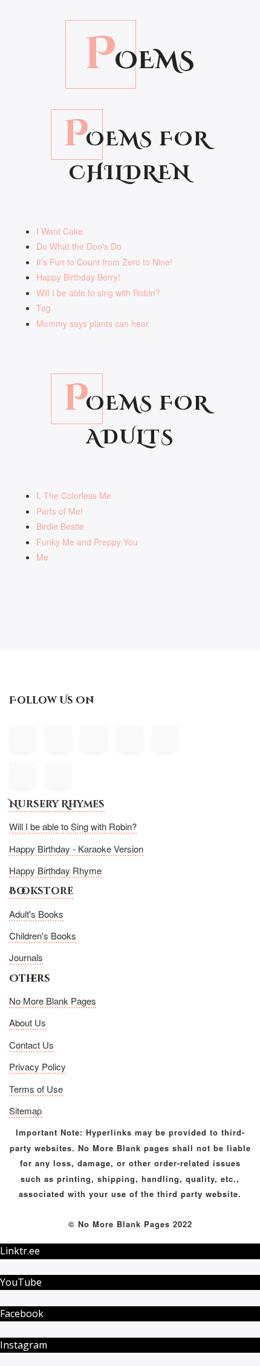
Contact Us (31, 1044)
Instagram (23, 1345)
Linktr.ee (20, 1250)
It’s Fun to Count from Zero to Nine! (104, 262)
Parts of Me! (59, 511)
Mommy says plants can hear (92, 323)
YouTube (21, 1282)
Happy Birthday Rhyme (55, 870)
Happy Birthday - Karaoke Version (76, 848)
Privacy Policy (37, 1066)
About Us (27, 1022)
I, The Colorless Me (73, 495)
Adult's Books (36, 913)
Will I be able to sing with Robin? (98, 293)
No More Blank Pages (52, 1000)
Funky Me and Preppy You (87, 542)
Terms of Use (36, 1088)
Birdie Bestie (60, 526)
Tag (43, 308)
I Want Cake (59, 231)
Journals (26, 957)
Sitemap (25, 1110)
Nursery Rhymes (57, 804)
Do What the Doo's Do (79, 246)
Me (42, 557)
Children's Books (42, 935)
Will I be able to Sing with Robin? (73, 826)
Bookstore (41, 891)
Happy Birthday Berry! (78, 277)
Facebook (22, 1313)
